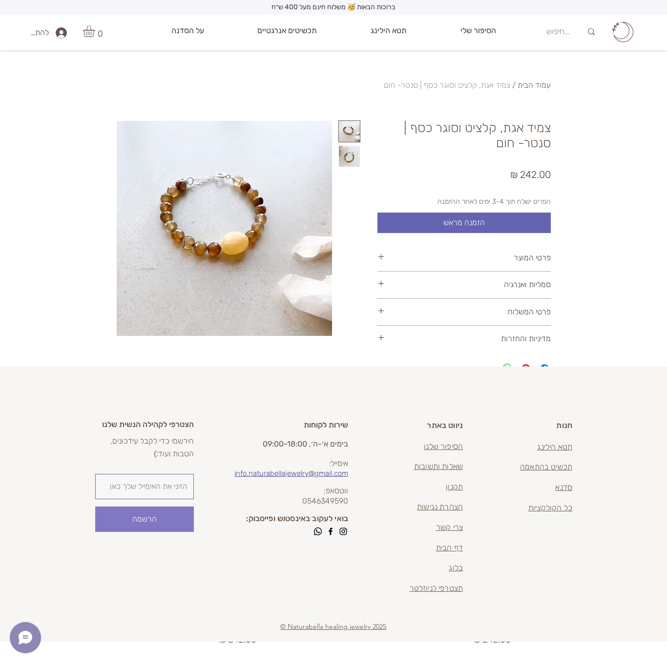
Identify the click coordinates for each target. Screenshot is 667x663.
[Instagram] (343, 531)
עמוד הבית (534, 85)
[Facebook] (330, 531)
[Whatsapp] (318, 531)
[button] (95, 31)
